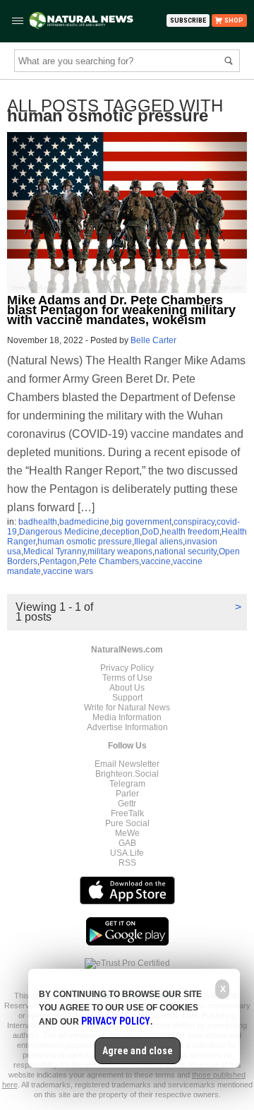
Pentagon (58, 561)
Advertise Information (127, 727)
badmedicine (84, 522)
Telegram (127, 784)
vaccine (156, 561)
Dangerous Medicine (59, 532)
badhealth (37, 522)
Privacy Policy (127, 668)
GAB (127, 843)
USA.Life (127, 853)
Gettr (127, 803)
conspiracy (194, 522)
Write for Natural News (127, 707)
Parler (127, 794)
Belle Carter (153, 340)
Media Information (127, 717)
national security (186, 551)
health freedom (190, 532)
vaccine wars (68, 571)
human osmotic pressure (84, 542)
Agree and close (137, 1050)
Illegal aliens (158, 542)
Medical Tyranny (54, 551)
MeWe (127, 833)
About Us (127, 688)
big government (141, 522)
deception (121, 532)
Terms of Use (127, 678)
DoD (150, 532)
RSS (127, 863)
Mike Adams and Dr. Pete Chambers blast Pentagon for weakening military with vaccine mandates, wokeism (121, 310)
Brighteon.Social (127, 774)
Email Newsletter (127, 764)
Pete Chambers (109, 561)
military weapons (119, 551)
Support (127, 698)
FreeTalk (127, 813)
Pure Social (127, 823)
